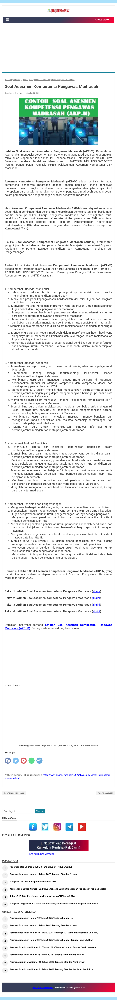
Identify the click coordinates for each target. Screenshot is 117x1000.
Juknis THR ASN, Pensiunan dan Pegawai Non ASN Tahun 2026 (42, 896)
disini (96, 591)
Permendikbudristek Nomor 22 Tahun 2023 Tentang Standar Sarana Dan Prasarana (53, 947)
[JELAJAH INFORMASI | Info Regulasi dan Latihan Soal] (58, 11)
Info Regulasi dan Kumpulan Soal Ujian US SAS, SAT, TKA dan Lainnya (58, 745)
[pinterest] (24, 761)
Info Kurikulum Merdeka (41, 854)
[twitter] (16, 761)
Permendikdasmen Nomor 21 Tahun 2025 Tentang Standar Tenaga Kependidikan (51, 940)
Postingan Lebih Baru (14, 793)
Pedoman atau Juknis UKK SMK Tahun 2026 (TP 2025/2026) (41, 866)
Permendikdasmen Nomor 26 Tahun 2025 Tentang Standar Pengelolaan (47, 954)
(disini (96, 598)
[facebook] (8, 761)
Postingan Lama (105, 793)
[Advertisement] (58, 49)
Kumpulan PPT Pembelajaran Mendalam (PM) (33, 881)
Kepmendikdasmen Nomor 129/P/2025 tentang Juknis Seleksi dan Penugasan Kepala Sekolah (58, 888)
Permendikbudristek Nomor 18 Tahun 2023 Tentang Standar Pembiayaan (47, 962)
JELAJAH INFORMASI (43, 987)
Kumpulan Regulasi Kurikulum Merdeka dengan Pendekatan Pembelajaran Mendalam (54, 903)
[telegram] (39, 761)
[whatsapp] (31, 761)
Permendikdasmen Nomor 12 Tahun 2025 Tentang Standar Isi (41, 918)
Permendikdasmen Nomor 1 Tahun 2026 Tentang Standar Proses (43, 874)
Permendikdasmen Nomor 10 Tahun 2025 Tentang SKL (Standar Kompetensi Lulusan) (54, 932)
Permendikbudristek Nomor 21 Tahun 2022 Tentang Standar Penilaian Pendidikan (52, 969)
